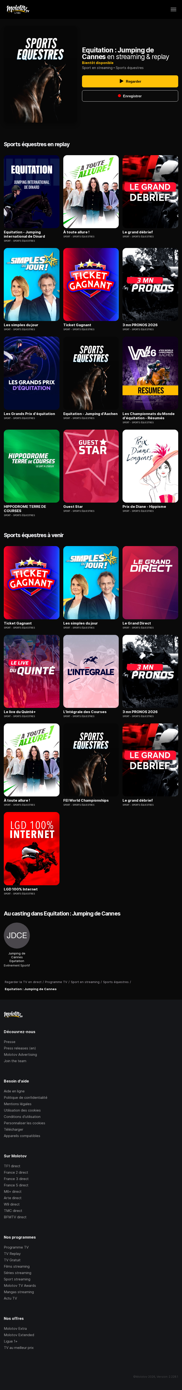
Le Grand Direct (137, 623)
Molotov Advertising (20, 1054)
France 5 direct (16, 1185)
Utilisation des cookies (22, 1110)
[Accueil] (18, 9)
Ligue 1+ (11, 1341)
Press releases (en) (20, 1048)
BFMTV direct (15, 1217)
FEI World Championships (86, 800)
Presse (9, 1041)
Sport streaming (17, 1279)
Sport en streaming (97, 68)
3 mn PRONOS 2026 (140, 325)
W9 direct (12, 1204)
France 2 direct (16, 1172)
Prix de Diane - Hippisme (144, 507)
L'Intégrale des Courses (85, 712)
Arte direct (13, 1198)
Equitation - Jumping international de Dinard (24, 234)
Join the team (15, 1061)
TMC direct (13, 1210)
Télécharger (13, 1129)
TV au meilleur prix (19, 1347)
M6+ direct (13, 1191)
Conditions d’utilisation (22, 1116)
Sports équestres (130, 68)
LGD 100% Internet (21, 889)
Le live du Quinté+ (20, 712)
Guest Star (73, 507)
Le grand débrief (138, 232)
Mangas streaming (19, 1292)
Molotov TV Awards (20, 1285)
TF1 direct (12, 1166)
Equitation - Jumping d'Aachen (90, 414)
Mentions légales (18, 1104)
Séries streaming (17, 1272)
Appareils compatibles (22, 1135)
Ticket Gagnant (77, 325)
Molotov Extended (19, 1335)
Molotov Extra (15, 1328)
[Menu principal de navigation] (173, 9)
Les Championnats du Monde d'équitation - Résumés (149, 416)
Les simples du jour (21, 325)
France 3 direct (16, 1178)
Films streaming (17, 1266)
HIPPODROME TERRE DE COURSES (25, 509)
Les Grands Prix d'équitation (29, 414)
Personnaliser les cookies (24, 1123)
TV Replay (12, 1253)
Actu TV (10, 1298)
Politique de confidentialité (25, 1097)
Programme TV (16, 1247)
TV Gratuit (12, 1260)
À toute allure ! (76, 232)
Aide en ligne (14, 1091)
